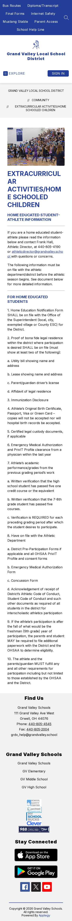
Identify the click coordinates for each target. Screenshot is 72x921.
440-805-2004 (37, 729)
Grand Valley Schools (34, 763)
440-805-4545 (39, 724)
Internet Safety (43, 14)
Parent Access (46, 22)
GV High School (34, 787)
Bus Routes (12, 6)
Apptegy (44, 915)
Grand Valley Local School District (36, 90)
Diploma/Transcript (42, 6)
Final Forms (15, 14)
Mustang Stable (15, 22)
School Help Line (30, 30)
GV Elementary (34, 771)
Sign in (58, 73)
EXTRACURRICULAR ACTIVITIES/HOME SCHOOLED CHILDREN (40, 108)
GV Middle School (34, 779)
